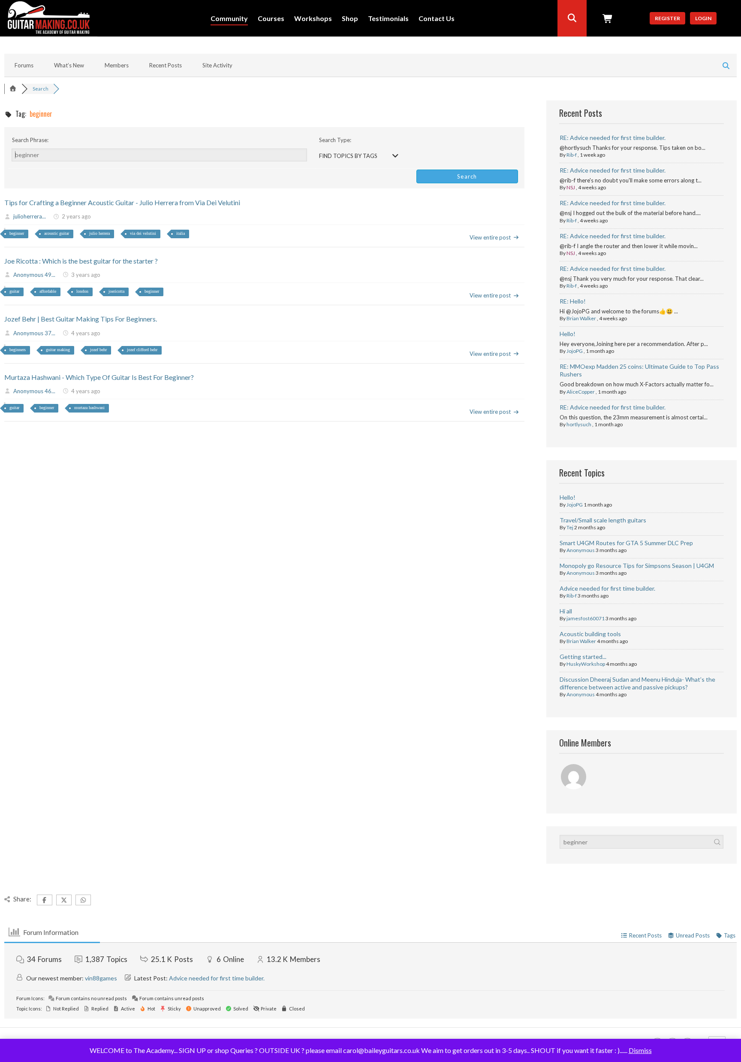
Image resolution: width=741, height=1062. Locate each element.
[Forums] (13, 88)
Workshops (313, 18)
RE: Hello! (573, 301)
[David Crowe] (574, 778)
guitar (14, 291)
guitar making (58, 349)
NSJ (570, 187)
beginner (16, 233)
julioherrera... (29, 216)
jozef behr (98, 349)
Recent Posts (165, 65)
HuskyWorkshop (585, 664)
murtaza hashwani (89, 407)
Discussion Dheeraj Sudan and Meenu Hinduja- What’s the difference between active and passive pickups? (637, 683)
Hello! (567, 333)
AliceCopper (580, 391)
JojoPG (574, 351)
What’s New (69, 65)
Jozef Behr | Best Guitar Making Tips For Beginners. (80, 319)
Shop (350, 18)
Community (229, 18)
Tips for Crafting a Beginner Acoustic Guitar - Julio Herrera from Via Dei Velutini (122, 202)
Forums (24, 65)
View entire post (490, 237)
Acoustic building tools (590, 633)
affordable (47, 291)
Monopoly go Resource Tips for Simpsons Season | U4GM (637, 565)
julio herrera (99, 233)
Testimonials (388, 18)
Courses (271, 18)
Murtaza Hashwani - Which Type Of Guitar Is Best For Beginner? (99, 377)
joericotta (116, 291)
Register (667, 18)
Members (117, 65)
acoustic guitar (56, 233)
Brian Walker (581, 318)
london (82, 291)
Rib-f (571, 155)
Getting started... (583, 656)
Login (703, 18)
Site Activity (217, 65)
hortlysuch (578, 424)
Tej (569, 527)
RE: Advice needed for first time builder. (613, 137)
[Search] (572, 18)
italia (180, 233)
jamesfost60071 (585, 618)
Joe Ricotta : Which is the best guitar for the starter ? (81, 261)
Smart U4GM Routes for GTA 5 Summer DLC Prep (626, 542)
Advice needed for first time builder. (607, 588)
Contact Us (437, 18)
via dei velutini (143, 233)
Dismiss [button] (640, 1050)
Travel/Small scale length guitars (603, 520)
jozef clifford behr (142, 349)
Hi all (566, 611)
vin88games (101, 978)
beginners (17, 349)
